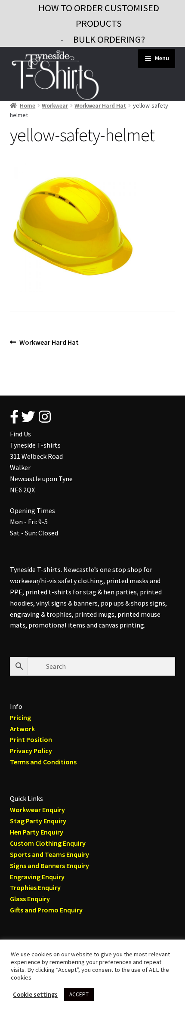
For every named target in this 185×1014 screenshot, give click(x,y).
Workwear (55, 105)
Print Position (31, 739)
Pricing (20, 717)
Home (27, 105)
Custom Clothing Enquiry (48, 843)
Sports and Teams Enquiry (49, 854)
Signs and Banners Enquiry (49, 865)
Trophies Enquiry (35, 887)
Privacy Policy (31, 750)
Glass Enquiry (30, 898)
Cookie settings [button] (35, 995)
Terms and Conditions (43, 761)
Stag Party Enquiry (38, 820)
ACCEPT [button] (79, 994)
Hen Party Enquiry (36, 832)
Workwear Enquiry (37, 809)
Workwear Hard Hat (100, 105)
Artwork (22, 728)
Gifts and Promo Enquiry (46, 910)
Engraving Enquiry (37, 876)
